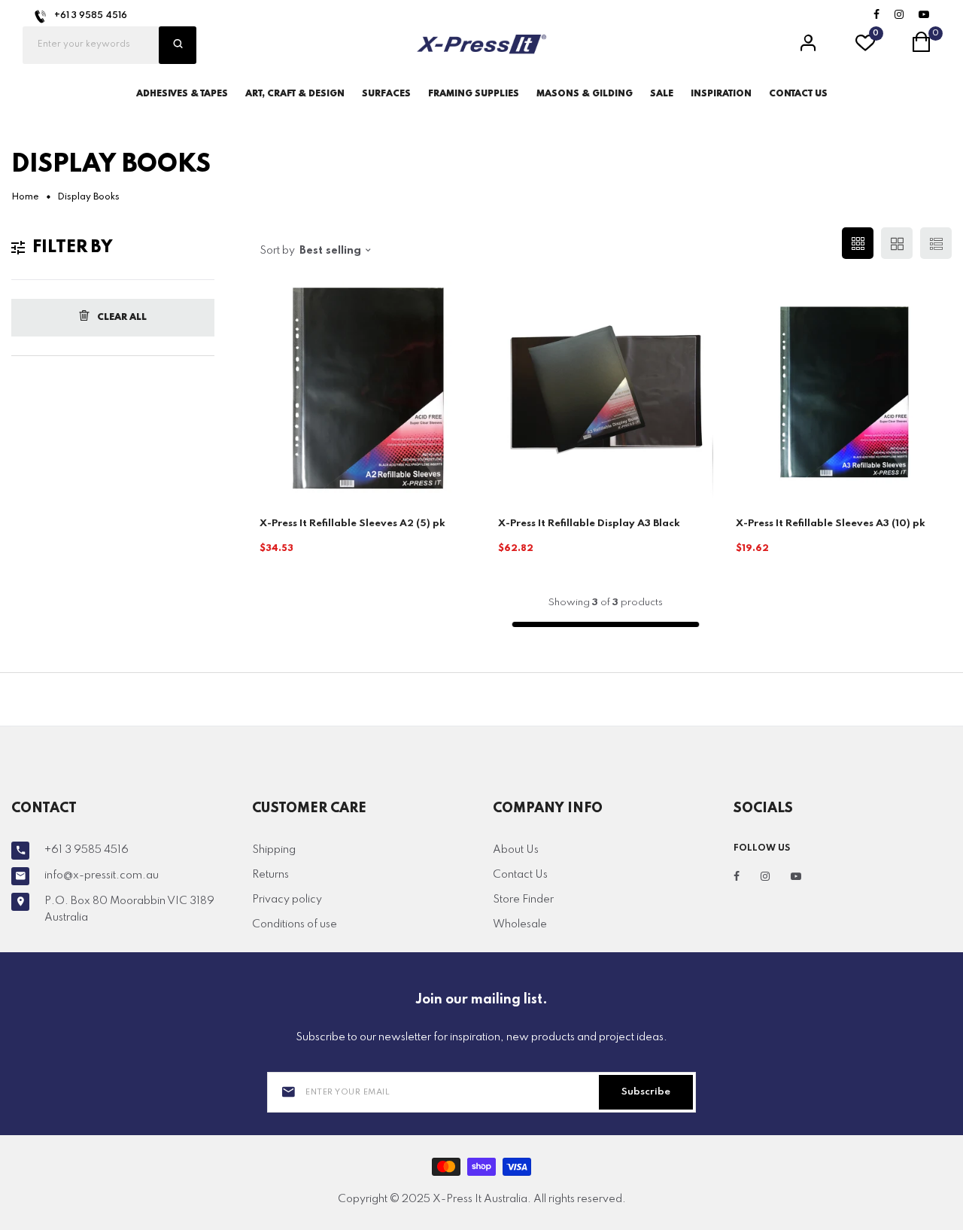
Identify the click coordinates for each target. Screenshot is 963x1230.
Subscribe (645, 1092)
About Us (516, 850)
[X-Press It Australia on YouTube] (924, 15)
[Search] (177, 45)
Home (25, 197)
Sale (661, 94)
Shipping (274, 850)
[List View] (936, 243)
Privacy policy (287, 899)
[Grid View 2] (897, 243)
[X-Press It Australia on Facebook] (876, 15)
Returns (270, 874)
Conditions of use (294, 924)
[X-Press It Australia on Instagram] (899, 15)
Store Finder (523, 899)
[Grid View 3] (857, 243)
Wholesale (520, 924)
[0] (865, 47)
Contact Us (520, 874)
